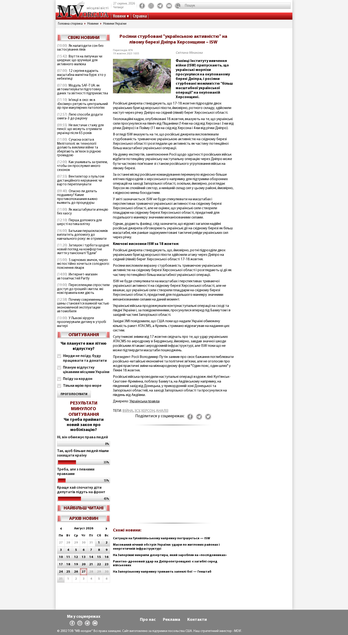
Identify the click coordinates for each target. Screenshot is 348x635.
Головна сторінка (70, 24)
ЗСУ (137, 411)
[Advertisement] (173, 477)
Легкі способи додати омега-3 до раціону (80, 117)
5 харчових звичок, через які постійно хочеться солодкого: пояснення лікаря (83, 264)
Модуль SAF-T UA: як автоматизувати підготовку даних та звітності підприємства (82, 89)
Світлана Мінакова (189, 53)
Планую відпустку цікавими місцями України (86, 370)
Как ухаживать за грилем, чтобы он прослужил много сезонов (82, 166)
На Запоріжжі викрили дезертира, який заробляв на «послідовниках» (170, 555)
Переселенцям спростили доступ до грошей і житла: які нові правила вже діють (83, 289)
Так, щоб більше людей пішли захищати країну (83, 453)
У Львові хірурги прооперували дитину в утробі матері (81, 322)
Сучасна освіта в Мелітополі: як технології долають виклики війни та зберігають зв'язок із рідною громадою (79, 147)
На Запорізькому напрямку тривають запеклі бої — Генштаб (162, 572)
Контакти (197, 620)
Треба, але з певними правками (75, 472)
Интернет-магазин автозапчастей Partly (77, 276)
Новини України (114, 24)
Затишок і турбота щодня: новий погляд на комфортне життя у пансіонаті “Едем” (83, 249)
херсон (148, 411)
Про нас (148, 620)
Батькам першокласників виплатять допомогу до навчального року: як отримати (82, 235)
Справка (140, 16)
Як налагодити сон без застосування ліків (80, 48)
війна (127, 411)
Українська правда (144, 401)
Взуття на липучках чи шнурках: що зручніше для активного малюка (79, 60)
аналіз (162, 411)
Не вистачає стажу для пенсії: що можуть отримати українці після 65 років (80, 129)
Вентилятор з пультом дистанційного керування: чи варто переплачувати (80, 180)
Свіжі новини (83, 37)
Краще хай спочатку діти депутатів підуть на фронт (81, 490)
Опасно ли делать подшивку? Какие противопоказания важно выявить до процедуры (77, 197)
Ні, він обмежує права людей (82, 437)
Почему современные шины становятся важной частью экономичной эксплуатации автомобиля (83, 305)
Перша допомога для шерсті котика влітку (79, 222)
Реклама (171, 620)
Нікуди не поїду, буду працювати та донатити (85, 358)
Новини (119, 16)
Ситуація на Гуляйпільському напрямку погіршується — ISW (161, 538)
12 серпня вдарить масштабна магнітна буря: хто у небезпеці (81, 75)
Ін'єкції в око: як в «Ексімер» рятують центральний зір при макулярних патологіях (82, 104)
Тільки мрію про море (82, 386)
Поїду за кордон (77, 379)
